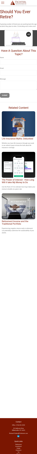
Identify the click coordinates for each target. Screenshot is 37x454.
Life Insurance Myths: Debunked (17, 138)
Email (2, 68)
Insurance (18, 450)
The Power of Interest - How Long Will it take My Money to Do (18, 181)
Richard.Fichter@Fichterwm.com (18, 433)
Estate (18, 448)
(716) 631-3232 (20, 425)
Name (2, 57)
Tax (18, 452)
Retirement (18, 444)
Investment (18, 446)
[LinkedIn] (18, 436)
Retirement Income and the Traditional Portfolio (15, 222)
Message (3, 79)
